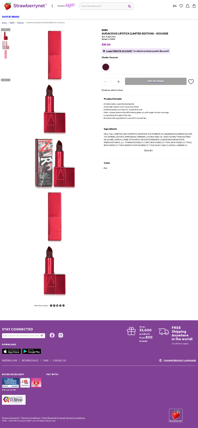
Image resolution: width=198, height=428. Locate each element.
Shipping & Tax (9, 360)
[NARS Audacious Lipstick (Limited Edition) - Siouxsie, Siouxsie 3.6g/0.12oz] (106, 67)
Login (109, 51)
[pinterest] (54, 306)
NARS (105, 30)
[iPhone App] (12, 353)
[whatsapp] (63, 306)
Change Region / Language (180, 360)
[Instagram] (61, 335)
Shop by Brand (10, 16)
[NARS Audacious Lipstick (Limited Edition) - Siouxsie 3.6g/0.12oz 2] (5, 45)
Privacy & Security (10, 418)
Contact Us (59, 360)
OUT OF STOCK (156, 81)
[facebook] (51, 306)
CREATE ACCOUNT (123, 51)
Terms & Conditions (30, 418)
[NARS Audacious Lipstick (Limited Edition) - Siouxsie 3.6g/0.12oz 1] (5, 35)
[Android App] (32, 353)
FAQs (45, 360)
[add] (118, 81)
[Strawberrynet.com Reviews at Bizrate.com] (10, 387)
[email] (60, 306)
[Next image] (5, 80)
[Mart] (66, 7)
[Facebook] (52, 335)
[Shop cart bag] (194, 6)
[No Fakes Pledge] (36, 386)
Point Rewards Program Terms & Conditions (63, 418)
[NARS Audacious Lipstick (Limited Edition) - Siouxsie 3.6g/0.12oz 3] (5, 54)
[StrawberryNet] (24, 6)
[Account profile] (188, 6)
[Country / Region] (175, 6)
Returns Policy (30, 360)
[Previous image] (5, 29)
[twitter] (57, 306)
